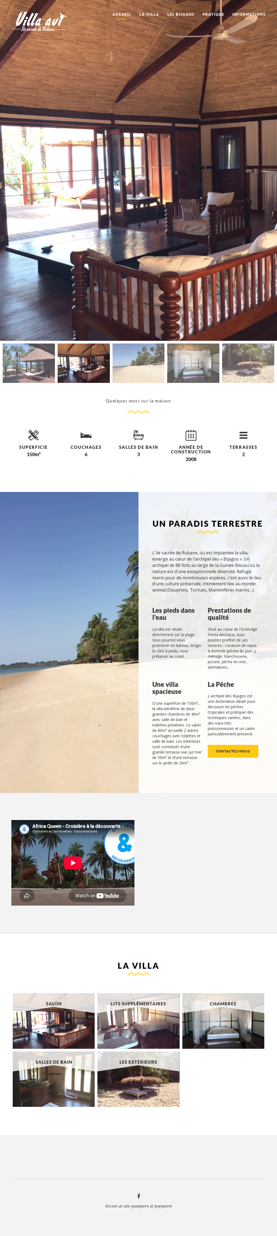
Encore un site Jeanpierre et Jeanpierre (138, 1206)
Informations (249, 14)
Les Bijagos (180, 14)
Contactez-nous (233, 751)
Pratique (213, 14)
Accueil (122, 14)
